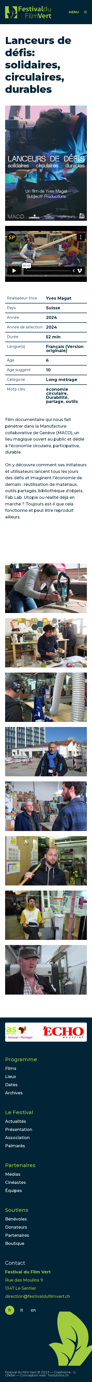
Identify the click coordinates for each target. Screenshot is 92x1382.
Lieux (10, 1076)
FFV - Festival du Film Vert (28, 12)
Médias (12, 1174)
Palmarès (15, 1145)
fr (9, 1310)
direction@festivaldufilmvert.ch (37, 1296)
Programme (21, 1059)
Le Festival (19, 1112)
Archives (14, 1092)
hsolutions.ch (58, 1375)
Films (10, 1068)
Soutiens (16, 1210)
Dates (11, 1084)
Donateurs (16, 1227)
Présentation (18, 1129)
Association (17, 1137)
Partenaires (20, 1165)
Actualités (15, 1121)
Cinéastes (15, 1182)
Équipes (13, 1190)
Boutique (14, 1243)
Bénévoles (16, 1219)
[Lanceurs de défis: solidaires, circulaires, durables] (46, 588)
